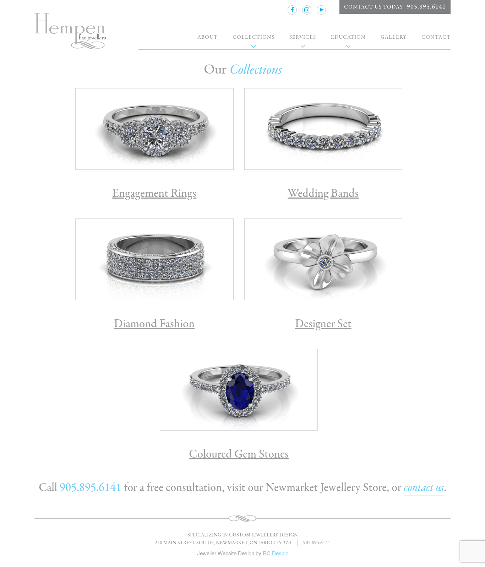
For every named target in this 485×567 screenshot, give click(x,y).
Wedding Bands (323, 193)
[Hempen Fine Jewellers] (70, 32)
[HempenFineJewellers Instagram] (306, 10)
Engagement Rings (154, 193)
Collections (253, 37)
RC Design (275, 553)
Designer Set (323, 324)
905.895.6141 (90, 487)
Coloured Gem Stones (239, 454)
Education (348, 37)
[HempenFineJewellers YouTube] (321, 10)
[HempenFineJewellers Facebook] (292, 10)
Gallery (394, 37)
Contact (436, 37)
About (207, 37)
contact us (424, 488)
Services (302, 37)
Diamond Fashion (154, 324)
